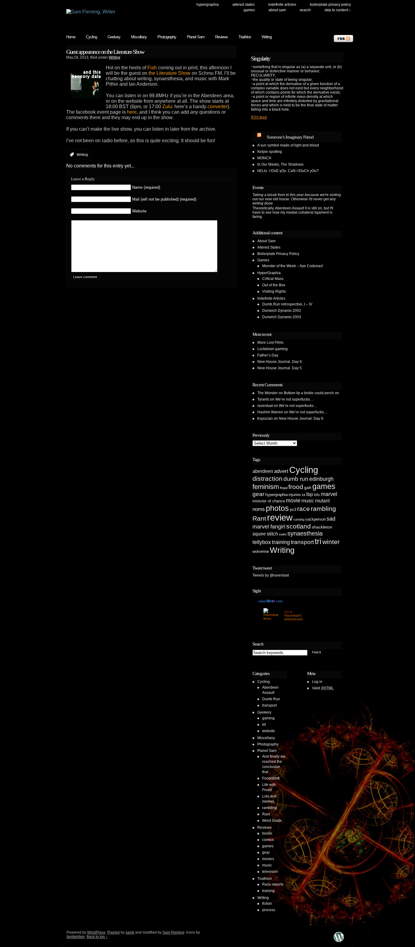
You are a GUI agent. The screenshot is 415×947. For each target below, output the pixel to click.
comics (268, 840)
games (323, 486)
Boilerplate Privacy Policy (330, 4)
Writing (267, 37)
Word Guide (272, 820)
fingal (283, 488)
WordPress (96, 932)
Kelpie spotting (269, 152)
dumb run (295, 479)
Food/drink (271, 778)
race (303, 508)
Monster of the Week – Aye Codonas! (292, 266)
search (305, 10)
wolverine (260, 551)
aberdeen (262, 471)
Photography (166, 37)
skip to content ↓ (337, 10)
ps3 (293, 509)
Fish (152, 67)
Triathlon (244, 37)
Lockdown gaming (272, 349)
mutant (322, 500)
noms (258, 509)
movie (293, 501)
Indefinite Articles (282, 4)
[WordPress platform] (338, 942)
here (132, 112)
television (270, 872)
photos (277, 508)
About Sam (277, 10)
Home (70, 37)
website (268, 731)
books (267, 833)
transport (302, 542)
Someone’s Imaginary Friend (290, 137)
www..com (271, 601)
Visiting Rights (274, 291)
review (280, 517)
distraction (267, 478)
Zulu (167, 106)
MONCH (264, 158)
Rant (259, 518)
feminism (265, 487)
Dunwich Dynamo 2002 (281, 310)
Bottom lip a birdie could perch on (311, 393)
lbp (309, 494)
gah (307, 487)
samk (129, 932)
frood (295, 486)
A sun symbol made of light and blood (288, 145)
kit (303, 495)
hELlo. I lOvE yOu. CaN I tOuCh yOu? (288, 171)
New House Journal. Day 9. (280, 362)
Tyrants (263, 399)
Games (249, 10)
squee (259, 533)
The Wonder (267, 393)
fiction (267, 903)
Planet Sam (195, 37)
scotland (298, 526)
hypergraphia (276, 494)
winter (331, 541)
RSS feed (259, 117)
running (298, 519)
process (268, 910)
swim (282, 534)
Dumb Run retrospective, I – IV (287, 304)
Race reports (272, 884)
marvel (329, 494)
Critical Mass (272, 279)
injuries (295, 494)
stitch (272, 533)
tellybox (261, 542)
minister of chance (268, 501)
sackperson (315, 519)
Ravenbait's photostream (293, 617)
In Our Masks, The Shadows (280, 164)
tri (318, 541)
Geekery (114, 37)
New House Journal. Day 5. (280, 368)
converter (218, 106)
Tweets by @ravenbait (270, 575)
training (281, 542)
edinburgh (321, 479)
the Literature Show (169, 73)
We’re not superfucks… (294, 399)
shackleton (322, 527)
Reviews (221, 37)
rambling (323, 508)
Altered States (243, 4)
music (307, 500)
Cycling (91, 37)
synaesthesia (305, 533)
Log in (317, 682)
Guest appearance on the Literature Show (105, 51)
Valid (323, 688)
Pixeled (113, 932)
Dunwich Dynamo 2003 (281, 317)
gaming (268, 718)
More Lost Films (270, 342)
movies (268, 859)
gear (258, 494)
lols (317, 494)
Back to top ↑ (97, 937)
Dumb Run (271, 699)
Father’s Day (267, 355)
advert (281, 471)
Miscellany (139, 37)
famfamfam (76, 937)
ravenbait (265, 406)
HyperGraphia (208, 4)
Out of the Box (273, 285)
